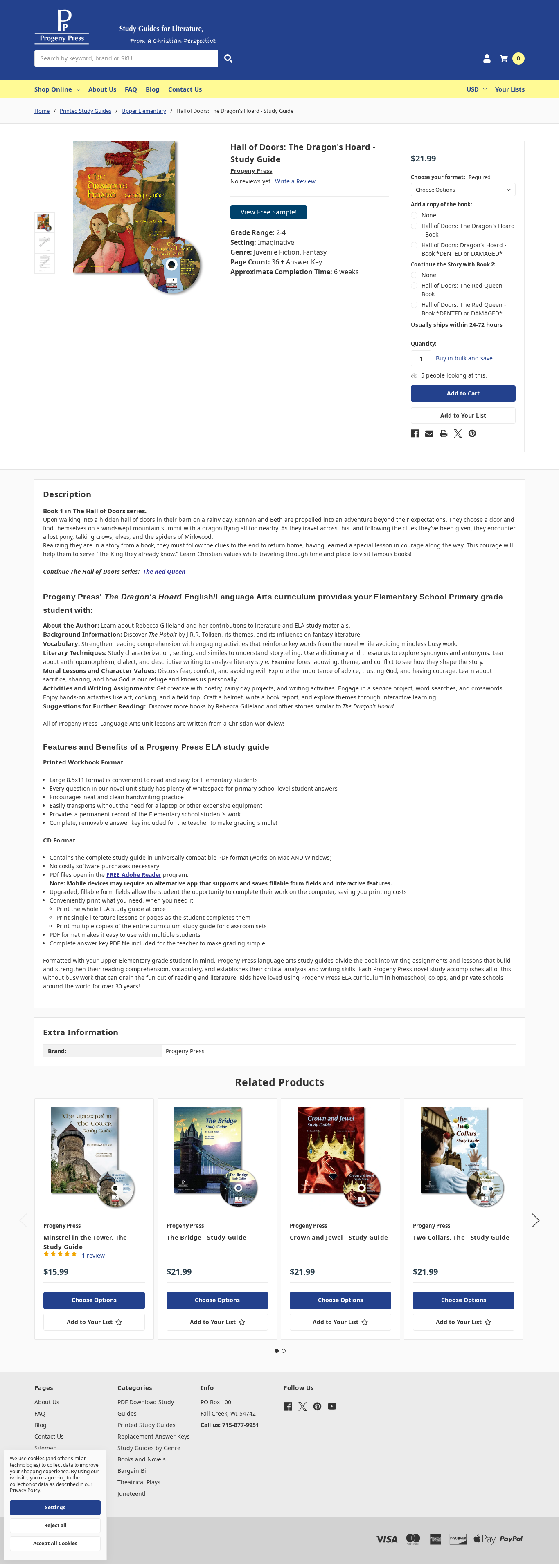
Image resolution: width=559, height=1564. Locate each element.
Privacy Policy (25, 1490)
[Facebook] (415, 433)
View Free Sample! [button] (269, 212)
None (429, 215)
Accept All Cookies (55, 1543)
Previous (23, 1220)
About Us (102, 89)
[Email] (429, 433)
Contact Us (185, 89)
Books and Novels (141, 1459)
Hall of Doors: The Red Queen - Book (464, 290)
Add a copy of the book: (441, 204)
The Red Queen (164, 571)
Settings (55, 1507)
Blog (153, 89)
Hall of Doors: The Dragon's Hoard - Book (468, 230)
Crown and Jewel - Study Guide (339, 1237)
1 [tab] (277, 1351)
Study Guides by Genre (148, 1448)
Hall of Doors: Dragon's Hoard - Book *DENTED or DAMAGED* (464, 249)
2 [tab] (284, 1351)
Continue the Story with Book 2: (453, 264)
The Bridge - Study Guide (206, 1237)
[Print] (444, 433)
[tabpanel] (93, 1219)
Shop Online (53, 89)
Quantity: (424, 343)
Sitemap (45, 1448)
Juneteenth (132, 1493)
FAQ (131, 89)
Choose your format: (451, 177)
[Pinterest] (472, 433)
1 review (93, 1255)
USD (473, 89)
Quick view (94, 1157)
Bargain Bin (133, 1471)
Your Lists (510, 89)
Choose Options (94, 1300)
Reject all (55, 1525)
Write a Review (295, 181)
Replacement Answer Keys (153, 1436)
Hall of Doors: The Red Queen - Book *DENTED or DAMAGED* (464, 309)
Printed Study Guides (146, 1425)
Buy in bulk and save (464, 358)
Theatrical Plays (138, 1482)
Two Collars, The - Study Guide (461, 1237)
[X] (458, 433)
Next (535, 1220)
